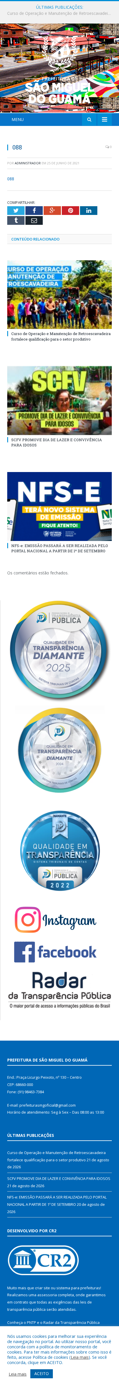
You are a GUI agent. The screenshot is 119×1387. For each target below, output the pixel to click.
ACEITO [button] (41, 1373)
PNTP (31, 1322)
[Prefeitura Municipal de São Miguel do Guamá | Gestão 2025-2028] (59, 69)
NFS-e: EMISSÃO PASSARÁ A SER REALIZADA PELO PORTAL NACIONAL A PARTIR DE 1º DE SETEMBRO (59, 548)
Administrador (28, 163)
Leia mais (80, 1357)
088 (10, 178)
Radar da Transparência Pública (71, 1322)
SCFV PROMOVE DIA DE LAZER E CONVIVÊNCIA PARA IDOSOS (61, 13)
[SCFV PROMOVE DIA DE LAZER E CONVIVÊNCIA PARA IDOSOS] (59, 400)
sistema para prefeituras (78, 1287)
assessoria (47, 1294)
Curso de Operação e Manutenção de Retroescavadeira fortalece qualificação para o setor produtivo (61, 336)
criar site (42, 1287)
